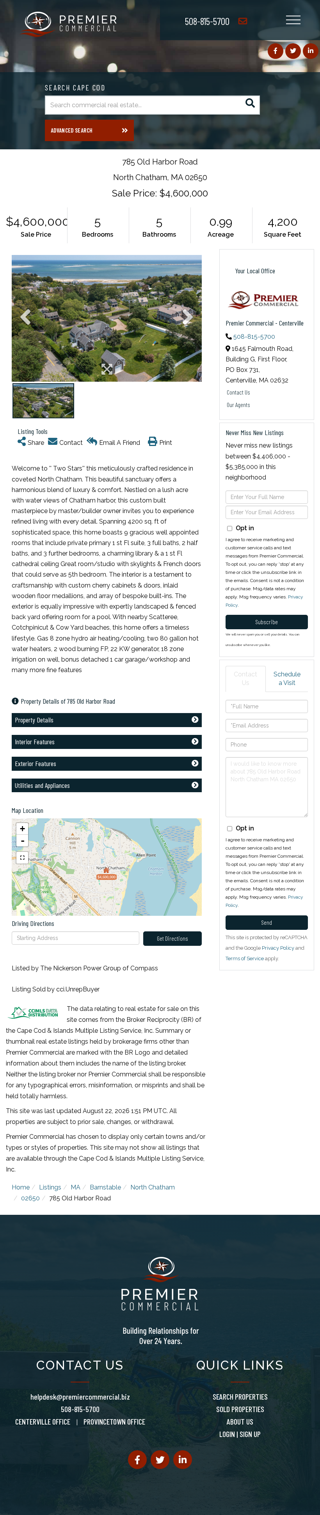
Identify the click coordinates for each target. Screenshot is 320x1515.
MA (75, 1187)
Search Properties (240, 1396)
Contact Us (238, 392)
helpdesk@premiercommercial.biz (80, 1396)
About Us (240, 1421)
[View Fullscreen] (22, 858)
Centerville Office (42, 1421)
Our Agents (238, 404)
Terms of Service (245, 958)
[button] (250, 105)
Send (266, 922)
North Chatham (152, 1187)
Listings (50, 1187)
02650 (30, 1198)
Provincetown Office (114, 1421)
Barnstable (105, 1187)
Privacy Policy (278, 948)
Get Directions (172, 938)
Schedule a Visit (287, 679)
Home (21, 1187)
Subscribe (266, 621)
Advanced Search (71, 130)
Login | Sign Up (240, 1434)
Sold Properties (240, 1409)
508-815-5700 (207, 21)
